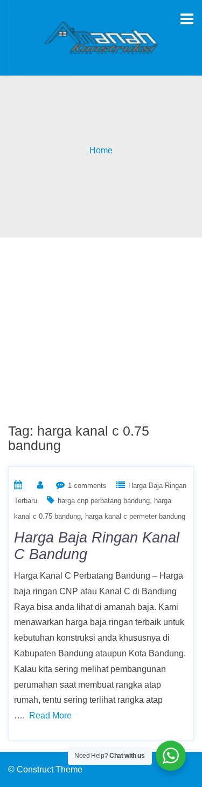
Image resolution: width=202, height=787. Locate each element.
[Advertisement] (101, 324)
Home (101, 150)
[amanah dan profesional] (101, 37)
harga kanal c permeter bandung (135, 516)
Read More (50, 715)
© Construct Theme (45, 769)
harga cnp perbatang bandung (104, 501)
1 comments (87, 485)
